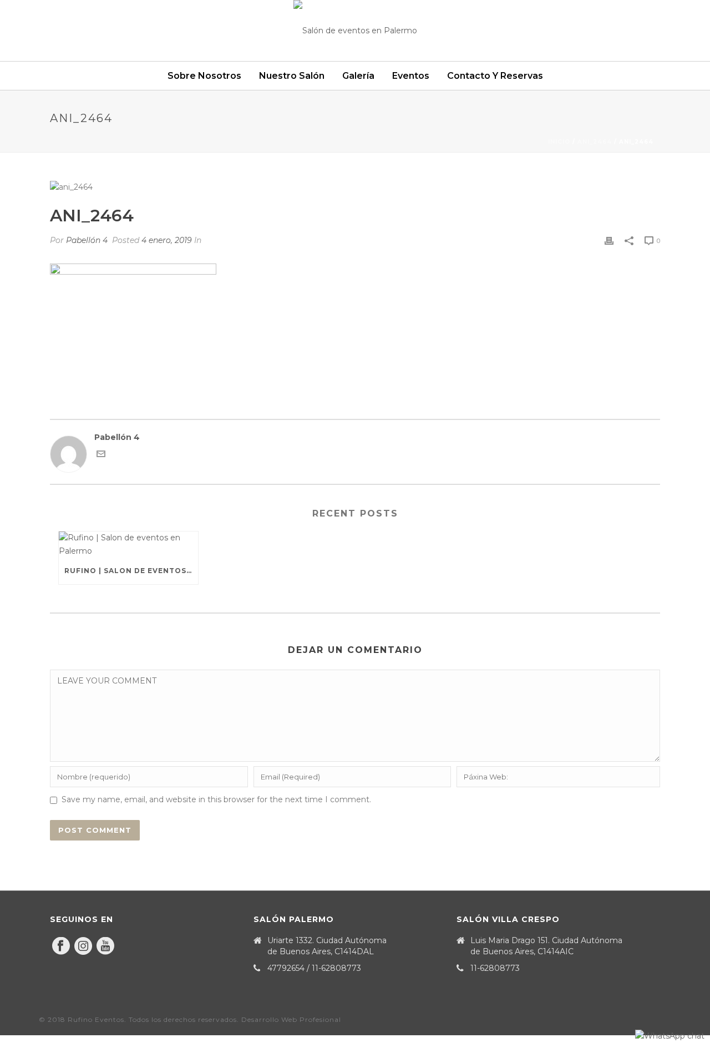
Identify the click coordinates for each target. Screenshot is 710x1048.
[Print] (609, 240)
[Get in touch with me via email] (101, 455)
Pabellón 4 (87, 240)
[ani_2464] (355, 187)
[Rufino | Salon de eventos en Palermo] (128, 544)
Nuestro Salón (291, 75)
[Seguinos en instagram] (83, 946)
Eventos (410, 75)
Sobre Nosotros (204, 75)
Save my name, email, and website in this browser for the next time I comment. (216, 799)
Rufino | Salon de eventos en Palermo (131, 570)
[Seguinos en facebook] (61, 946)
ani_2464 (594, 141)
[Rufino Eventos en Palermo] (355, 30)
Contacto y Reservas (495, 75)
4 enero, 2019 (166, 240)
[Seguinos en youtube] (105, 946)
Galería (358, 75)
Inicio (559, 141)
